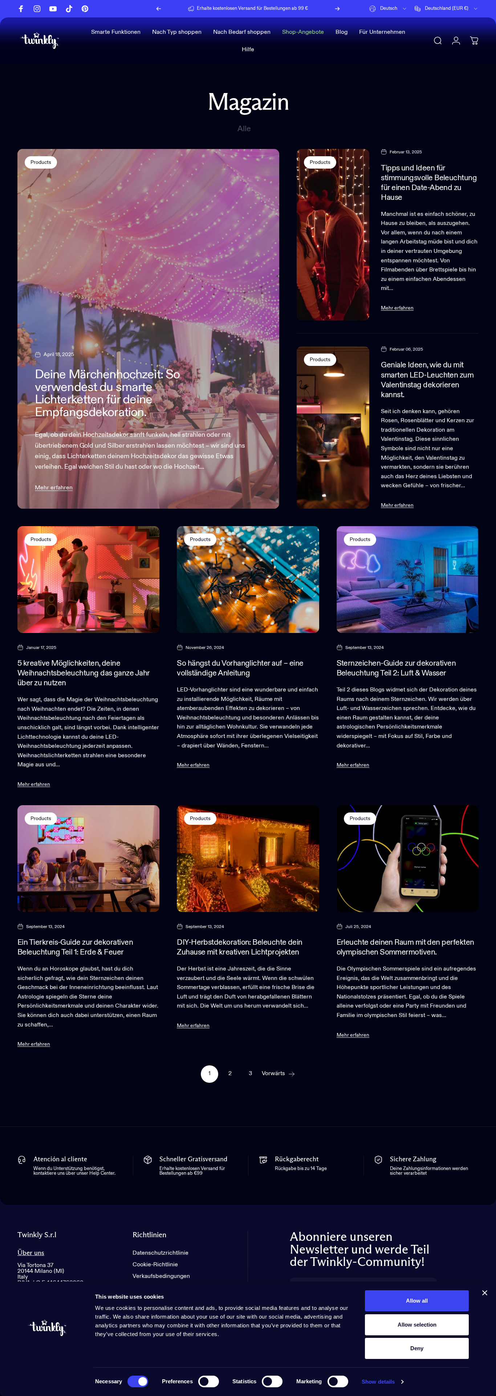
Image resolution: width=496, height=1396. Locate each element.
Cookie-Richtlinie (155, 1265)
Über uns (30, 1253)
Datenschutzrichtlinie (160, 1253)
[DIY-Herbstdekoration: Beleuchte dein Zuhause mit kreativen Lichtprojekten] (248, 858)
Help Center (305, 8)
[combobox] (388, 8)
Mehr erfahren (54, 488)
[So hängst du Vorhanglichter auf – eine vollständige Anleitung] (248, 579)
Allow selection (417, 1325)
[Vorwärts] (337, 8)
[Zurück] (159, 8)
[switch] (208, 1381)
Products (41, 162)
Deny (416, 1348)
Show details (378, 1382)
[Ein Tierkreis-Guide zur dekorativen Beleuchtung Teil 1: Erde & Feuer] (88, 858)
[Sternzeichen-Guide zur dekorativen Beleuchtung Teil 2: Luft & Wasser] (408, 579)
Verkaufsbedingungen (161, 1277)
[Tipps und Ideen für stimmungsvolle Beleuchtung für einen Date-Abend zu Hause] (333, 234)
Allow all (417, 1301)
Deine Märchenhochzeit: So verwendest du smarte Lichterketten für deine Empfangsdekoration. (107, 393)
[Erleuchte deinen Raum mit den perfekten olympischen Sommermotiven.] (408, 858)
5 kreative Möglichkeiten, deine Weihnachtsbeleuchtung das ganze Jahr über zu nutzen (83, 673)
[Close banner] (484, 1292)
